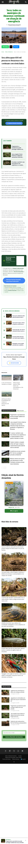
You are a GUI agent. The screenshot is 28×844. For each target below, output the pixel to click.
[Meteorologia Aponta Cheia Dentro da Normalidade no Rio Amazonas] (18, 377)
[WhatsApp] (18, 750)
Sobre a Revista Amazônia (11, 756)
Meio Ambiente (9, 51)
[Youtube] (22, 750)
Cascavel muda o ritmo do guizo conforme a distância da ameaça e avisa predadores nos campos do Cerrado (13, 574)
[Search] (26, 2)
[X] (14, 750)
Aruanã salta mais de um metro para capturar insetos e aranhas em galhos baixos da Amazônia (13, 650)
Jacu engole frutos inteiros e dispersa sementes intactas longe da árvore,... (18, 715)
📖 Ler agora (14, 511)
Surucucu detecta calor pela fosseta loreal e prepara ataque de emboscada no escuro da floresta (13, 548)
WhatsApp (5, 46)
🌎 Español (23, 759)
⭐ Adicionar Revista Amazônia (14, 123)
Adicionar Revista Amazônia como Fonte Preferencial (13, 280)
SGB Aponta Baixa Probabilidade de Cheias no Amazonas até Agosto (6, 402)
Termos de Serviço (6, 759)
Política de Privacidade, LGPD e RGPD (13, 757)
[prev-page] (3, 468)
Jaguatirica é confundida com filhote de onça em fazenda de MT (18, 699)
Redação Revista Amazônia (14, 24)
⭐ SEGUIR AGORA (14, 363)
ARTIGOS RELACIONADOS (8, 410)
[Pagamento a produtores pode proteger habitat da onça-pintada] (5, 416)
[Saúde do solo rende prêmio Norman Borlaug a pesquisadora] (5, 723)
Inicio (3, 51)
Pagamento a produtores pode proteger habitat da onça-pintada (17, 416)
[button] (2, 2)
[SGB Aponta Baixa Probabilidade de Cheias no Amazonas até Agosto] (7, 394)
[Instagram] (9, 750)
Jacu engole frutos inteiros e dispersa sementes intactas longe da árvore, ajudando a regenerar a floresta (18, 425)
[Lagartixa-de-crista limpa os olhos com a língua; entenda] (5, 692)
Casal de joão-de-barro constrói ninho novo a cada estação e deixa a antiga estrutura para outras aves (13, 599)
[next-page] (5, 468)
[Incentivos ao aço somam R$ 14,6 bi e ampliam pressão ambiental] (5, 453)
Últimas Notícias (15, 759)
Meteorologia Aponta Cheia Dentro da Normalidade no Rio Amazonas (18, 386)
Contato (20, 756)
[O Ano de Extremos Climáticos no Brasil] (7, 377)
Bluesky (16, 46)
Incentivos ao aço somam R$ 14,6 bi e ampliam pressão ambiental (17, 453)
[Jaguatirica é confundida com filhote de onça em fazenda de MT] (5, 700)
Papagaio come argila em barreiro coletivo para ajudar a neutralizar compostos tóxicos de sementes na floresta (14, 675)
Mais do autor (20, 410)
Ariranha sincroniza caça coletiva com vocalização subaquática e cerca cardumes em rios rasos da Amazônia (13, 624)
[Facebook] (5, 750)
